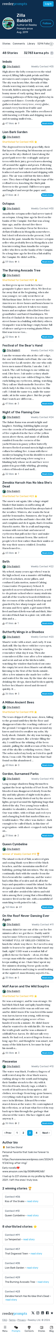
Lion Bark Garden (14, 132)
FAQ (4, 1320)
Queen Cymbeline (14, 844)
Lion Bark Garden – (21, 1267)
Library (31, 43)
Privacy (21, 1320)
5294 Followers (46, 43)
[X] (33, 1313)
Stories (41, 1331)
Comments (19, 43)
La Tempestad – (20, 1239)
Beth (6, 561)
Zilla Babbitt (13, 66)
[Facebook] (47, 1313)
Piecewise (9, 1061)
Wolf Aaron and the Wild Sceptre (25, 986)
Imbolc (7, 61)
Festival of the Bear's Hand (22, 345)
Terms (12, 1320)
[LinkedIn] (42, 1313)
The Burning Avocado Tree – (27, 1281)
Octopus (8, 203)
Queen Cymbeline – (22, 1215)
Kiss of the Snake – (21, 1201)
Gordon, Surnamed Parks (20, 774)
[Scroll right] (51, 44)
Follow (47, 23)
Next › (46, 1132)
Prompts (16, 1331)
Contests (29, 1331)
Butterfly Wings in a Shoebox (23, 632)
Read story (47, 123)
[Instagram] (38, 1313)
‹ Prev (7, 1132)
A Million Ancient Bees (18, 702)
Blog (51, 1331)
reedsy (14, 4)
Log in (48, 4)
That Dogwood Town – (23, 1253)
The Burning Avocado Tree (21, 270)
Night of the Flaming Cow (20, 412)
